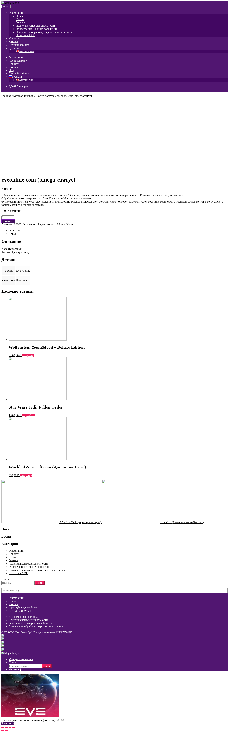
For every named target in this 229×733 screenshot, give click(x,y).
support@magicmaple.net (23, 607)
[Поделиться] (6, 727)
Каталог (13, 41)
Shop (11, 70)
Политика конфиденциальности (35, 25)
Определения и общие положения (36, 28)
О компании (16, 12)
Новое (70, 224)
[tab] (118, 230)
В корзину (8, 221)
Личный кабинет (19, 44)
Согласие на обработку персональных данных (44, 32)
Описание (15, 230)
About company (18, 60)
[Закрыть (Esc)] (2, 727)
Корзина (15, 669)
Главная (6, 95)
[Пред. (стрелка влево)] (2, 730)
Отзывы (21, 22)
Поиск (12, 662)
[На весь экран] (10, 727)
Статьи (20, 19)
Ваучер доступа (45, 95)
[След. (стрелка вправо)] (6, 730)
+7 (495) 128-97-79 (20, 610)
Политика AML (25, 35)
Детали (13, 233)
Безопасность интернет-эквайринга (30, 623)
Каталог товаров (23, 95)
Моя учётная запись (21, 659)
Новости (21, 15)
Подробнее (28, 415)
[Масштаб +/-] (13, 727)
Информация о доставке (23, 616)
